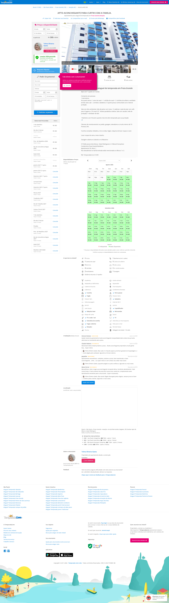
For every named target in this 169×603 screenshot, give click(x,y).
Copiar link (47, 18)
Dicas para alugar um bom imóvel (56, 533)
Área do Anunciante (142, 2)
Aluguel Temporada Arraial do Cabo (98, 496)
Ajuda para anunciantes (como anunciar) (58, 542)
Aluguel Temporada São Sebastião (14, 492)
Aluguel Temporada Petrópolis (97, 503)
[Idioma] (86, 2)
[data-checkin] (39, 29)
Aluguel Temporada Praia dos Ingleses (57, 498)
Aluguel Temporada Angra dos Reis (98, 500)
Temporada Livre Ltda (75, 563)
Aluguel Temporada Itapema (54, 494)
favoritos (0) (114, 2)
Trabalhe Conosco (9, 541)
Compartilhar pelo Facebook (116, 18)
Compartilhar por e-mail (79, 18)
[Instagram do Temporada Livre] (8, 551)
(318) (60, 7)
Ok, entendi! (66, 85)
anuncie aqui (106, 530)
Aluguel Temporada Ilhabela (12, 505)
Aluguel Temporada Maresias (12, 503)
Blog (104, 2)
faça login (104, 523)
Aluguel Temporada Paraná (138, 489)
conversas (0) (129, 2)
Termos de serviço (9, 539)
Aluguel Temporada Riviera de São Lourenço (17, 500)
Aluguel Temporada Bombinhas (55, 489)
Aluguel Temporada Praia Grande (13, 498)
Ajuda (91, 2)
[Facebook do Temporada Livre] (5, 551)
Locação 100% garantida (47, 56)
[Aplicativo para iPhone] (66, 556)
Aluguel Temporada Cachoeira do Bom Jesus (59, 507)
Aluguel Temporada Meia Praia (55, 496)
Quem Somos (7, 528)
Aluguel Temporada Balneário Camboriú (58, 503)
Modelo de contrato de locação (13, 533)
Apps (98, 2)
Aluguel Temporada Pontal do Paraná (141, 496)
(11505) (37, 7)
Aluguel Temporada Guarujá (12, 496)
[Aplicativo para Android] (53, 556)
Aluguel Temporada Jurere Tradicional (57, 509)
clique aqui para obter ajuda (107, 534)
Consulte (55, 171)
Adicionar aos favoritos (61, 18)
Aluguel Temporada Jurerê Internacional (58, 505)
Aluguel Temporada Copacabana (97, 494)
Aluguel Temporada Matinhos (139, 494)
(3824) (48, 7)
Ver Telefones (51, 51)
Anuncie (157, 2)
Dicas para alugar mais (52, 544)
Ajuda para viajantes (52, 530)
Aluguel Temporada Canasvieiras (55, 500)
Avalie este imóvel (88, 382)
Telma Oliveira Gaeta (89, 452)
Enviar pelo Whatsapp (97, 18)
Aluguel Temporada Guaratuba (139, 492)
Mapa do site (7, 535)
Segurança (49, 528)
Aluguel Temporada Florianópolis (55, 492)
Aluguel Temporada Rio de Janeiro (98, 489)
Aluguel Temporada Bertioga (12, 494)
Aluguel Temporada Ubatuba (12, 489)
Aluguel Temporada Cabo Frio (97, 492)
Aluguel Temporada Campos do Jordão (15, 507)
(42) (72, 7)
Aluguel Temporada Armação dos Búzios (100, 498)
